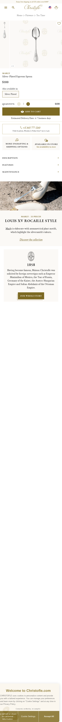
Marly (6, 73)
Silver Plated (10, 94)
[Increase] (28, 104)
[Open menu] (6, 7)
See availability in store (46, 147)
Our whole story (31, 296)
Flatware (29, 15)
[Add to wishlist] (59, 23)
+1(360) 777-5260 (31, 128)
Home (19, 15)
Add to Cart (33, 111)
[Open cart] (56, 7)
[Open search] (13, 7)
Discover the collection (31, 239)
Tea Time (40, 15)
